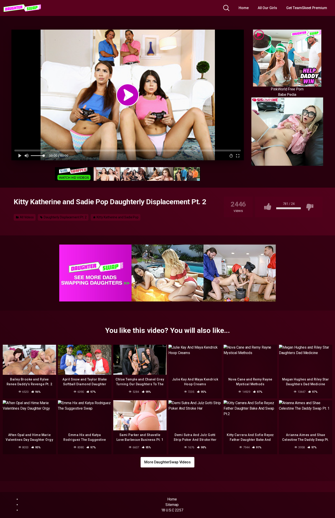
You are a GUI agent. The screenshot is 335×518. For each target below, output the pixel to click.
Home (244, 8)
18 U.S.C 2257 (172, 510)
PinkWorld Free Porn (287, 89)
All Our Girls (267, 8)
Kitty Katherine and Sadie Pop (117, 217)
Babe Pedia (287, 94)
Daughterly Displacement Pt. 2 (65, 217)
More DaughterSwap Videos (167, 462)
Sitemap (171, 505)
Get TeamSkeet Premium (306, 8)
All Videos (26, 217)
